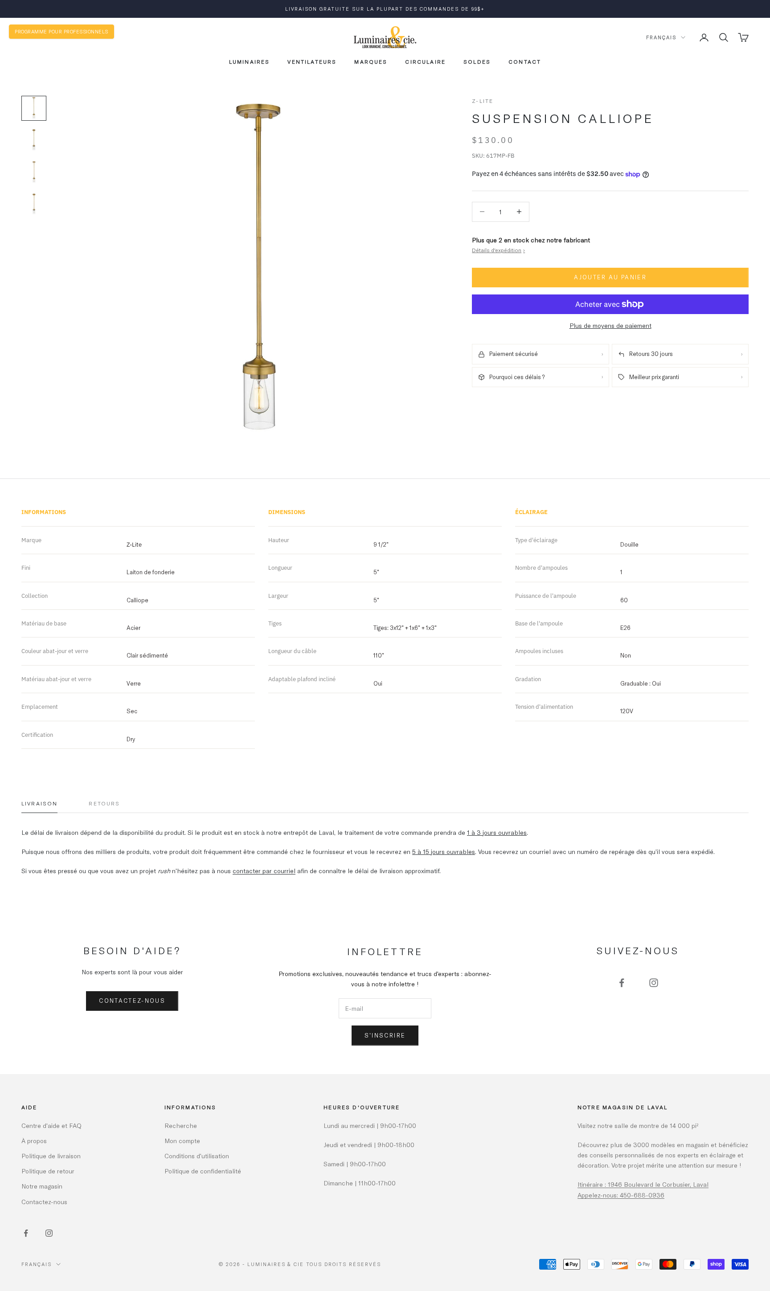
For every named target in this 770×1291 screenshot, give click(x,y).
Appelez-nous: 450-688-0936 (621, 1195)
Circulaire (425, 61)
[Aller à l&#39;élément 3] (33, 172)
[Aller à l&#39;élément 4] (33, 204)
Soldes (477, 61)
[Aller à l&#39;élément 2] (33, 140)
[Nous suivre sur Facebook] (621, 982)
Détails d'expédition (498, 250)
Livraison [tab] (39, 803)
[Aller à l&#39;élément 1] (33, 108)
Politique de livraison (51, 1156)
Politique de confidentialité (202, 1171)
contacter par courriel (264, 870)
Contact (524, 61)
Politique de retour (47, 1171)
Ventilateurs (311, 61)
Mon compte (182, 1140)
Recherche (180, 1125)
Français (661, 37)
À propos (34, 1140)
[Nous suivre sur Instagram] (653, 982)
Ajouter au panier (610, 277)
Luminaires (249, 61)
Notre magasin (41, 1186)
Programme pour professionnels (61, 31)
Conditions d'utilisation (196, 1156)
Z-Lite (482, 101)
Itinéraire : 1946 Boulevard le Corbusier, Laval (643, 1184)
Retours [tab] (104, 803)
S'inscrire (385, 1035)
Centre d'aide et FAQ (51, 1125)
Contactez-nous (132, 1000)
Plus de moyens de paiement (610, 325)
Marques (370, 61)
